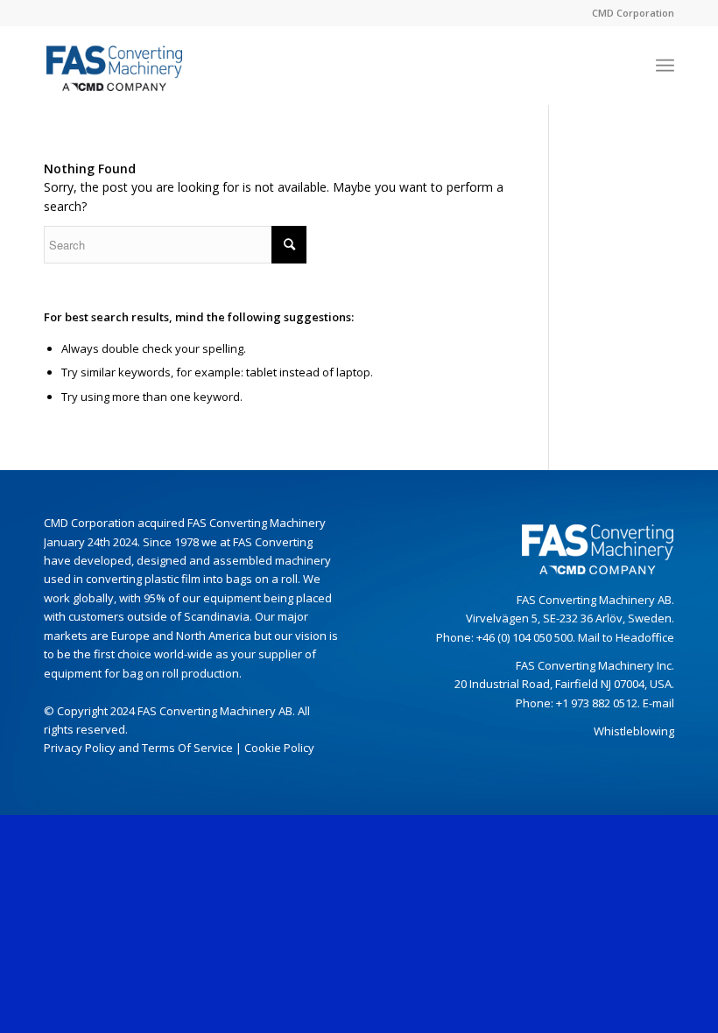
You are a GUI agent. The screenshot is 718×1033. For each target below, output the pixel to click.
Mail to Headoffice (626, 637)
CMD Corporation (633, 12)
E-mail (658, 703)
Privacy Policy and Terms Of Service (138, 747)
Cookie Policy (279, 747)
